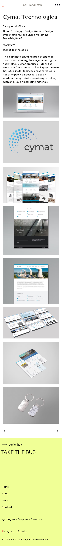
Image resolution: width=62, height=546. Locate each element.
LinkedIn (22, 531)
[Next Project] (57, 431)
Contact (7, 507)
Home (5, 486)
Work (5, 500)
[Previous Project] (4, 431)
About (6, 493)
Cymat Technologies (15, 49)
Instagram (8, 531)
